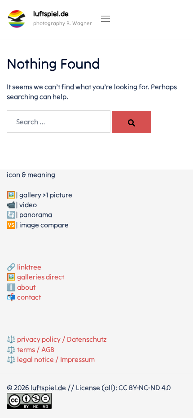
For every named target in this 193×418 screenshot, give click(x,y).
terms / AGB (35, 349)
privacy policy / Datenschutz (62, 339)
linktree (29, 266)
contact (29, 296)
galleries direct (40, 276)
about (26, 287)
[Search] (131, 122)
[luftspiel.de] (16, 19)
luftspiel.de (51, 13)
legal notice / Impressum (56, 359)
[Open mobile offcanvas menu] (105, 19)
